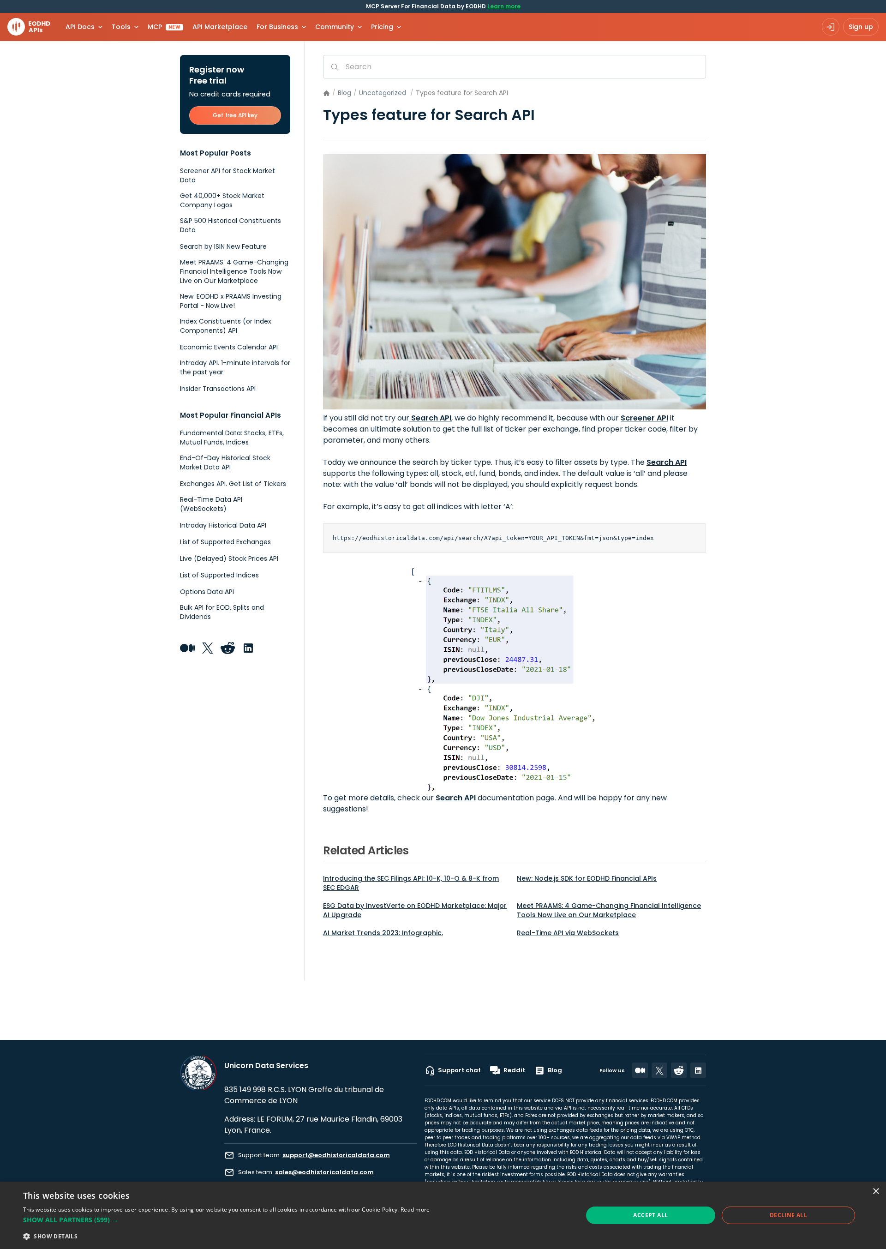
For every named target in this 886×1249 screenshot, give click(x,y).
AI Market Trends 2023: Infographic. (383, 932)
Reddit (514, 1070)
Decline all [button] (788, 1215)
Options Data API (207, 591)
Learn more (504, 6)
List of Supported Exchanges (225, 541)
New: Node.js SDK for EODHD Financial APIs (587, 878)
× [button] (875, 1191)
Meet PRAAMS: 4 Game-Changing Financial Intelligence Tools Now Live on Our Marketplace (609, 910)
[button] (226, 1219)
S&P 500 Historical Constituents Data (230, 225)
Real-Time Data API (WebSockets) (211, 504)
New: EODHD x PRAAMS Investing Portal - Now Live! (230, 301)
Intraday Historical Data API (223, 525)
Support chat (459, 1070)
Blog (344, 92)
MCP (164, 26)
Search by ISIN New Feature (223, 246)
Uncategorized (382, 92)
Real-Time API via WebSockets (568, 932)
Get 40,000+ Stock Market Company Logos (222, 200)
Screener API (644, 418)
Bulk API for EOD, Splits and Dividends (222, 612)
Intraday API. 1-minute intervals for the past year (235, 367)
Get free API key (235, 115)
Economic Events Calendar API (229, 347)
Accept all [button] (650, 1215)
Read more (415, 1209)
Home (326, 93)
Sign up (861, 26)
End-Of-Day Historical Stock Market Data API (225, 462)
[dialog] (443, 1215)
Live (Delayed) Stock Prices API (229, 558)
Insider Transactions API (218, 388)
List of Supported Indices (219, 575)
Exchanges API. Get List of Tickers (233, 483)
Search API (430, 418)
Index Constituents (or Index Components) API (225, 326)
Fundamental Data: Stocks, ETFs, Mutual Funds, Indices (232, 437)
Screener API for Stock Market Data (227, 175)
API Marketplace (219, 26)
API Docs (80, 26)
